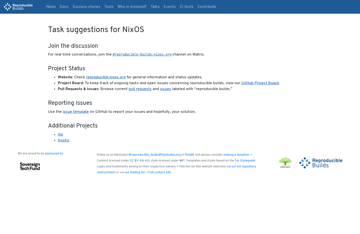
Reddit (189, 154)
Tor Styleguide (245, 160)
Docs (64, 7)
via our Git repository (241, 166)
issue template (76, 112)
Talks (155, 7)
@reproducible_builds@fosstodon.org (154, 154)
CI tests (186, 7)
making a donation (236, 154)
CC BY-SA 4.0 (139, 160)
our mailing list (135, 172)
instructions (106, 172)
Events (170, 7)
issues (165, 89)
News (51, 7)
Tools (109, 7)
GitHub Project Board (260, 83)
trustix (63, 140)
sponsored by (54, 153)
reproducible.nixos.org (106, 77)
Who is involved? (132, 7)
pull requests (140, 89)
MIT (182, 160)
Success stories (86, 7)
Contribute (206, 7)
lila (60, 135)
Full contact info (159, 172)
